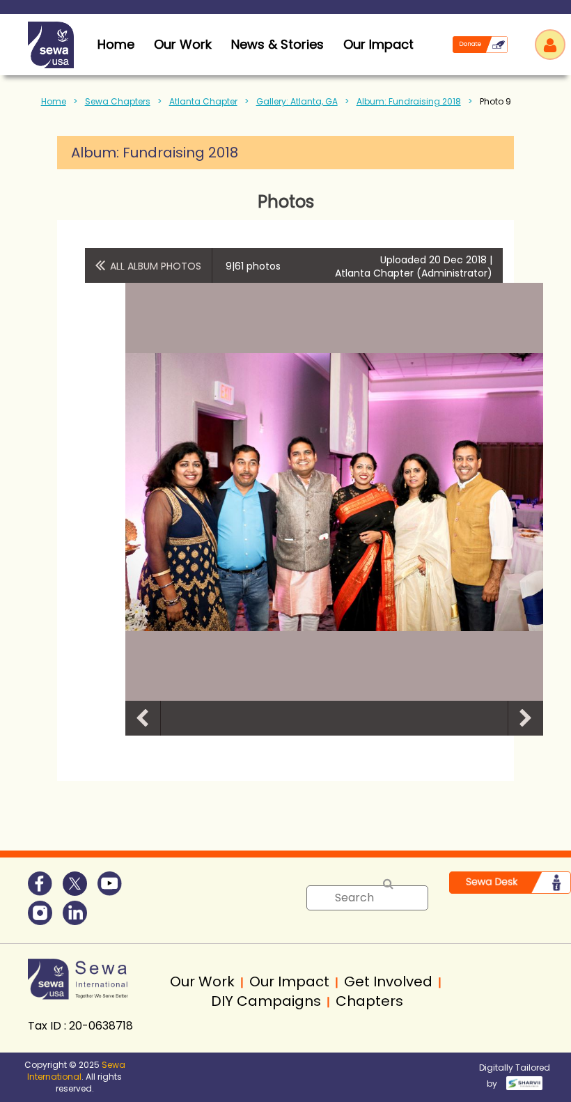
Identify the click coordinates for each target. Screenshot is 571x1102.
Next (525, 718)
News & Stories (277, 44)
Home (53, 101)
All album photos (155, 266)
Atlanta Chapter (203, 101)
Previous (142, 718)
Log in (550, 44)
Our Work (183, 44)
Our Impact (378, 44)
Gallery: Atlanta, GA (297, 101)
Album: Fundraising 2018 (409, 101)
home (115, 44)
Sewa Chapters (117, 101)
